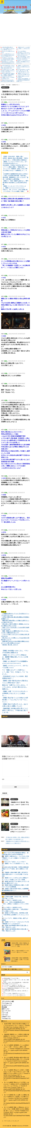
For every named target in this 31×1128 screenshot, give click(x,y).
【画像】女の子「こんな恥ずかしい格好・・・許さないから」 (23, 48)
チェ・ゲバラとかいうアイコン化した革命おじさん (15, 995)
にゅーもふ (5, 1014)
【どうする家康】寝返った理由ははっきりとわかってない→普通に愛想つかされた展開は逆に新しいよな (16, 1108)
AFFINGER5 (25, 1125)
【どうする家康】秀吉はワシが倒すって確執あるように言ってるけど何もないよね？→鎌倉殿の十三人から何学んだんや (16, 1071)
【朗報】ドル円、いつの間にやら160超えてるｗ (7, 78)
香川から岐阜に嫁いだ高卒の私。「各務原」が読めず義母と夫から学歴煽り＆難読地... (7, 74)
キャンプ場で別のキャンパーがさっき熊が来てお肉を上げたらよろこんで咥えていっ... (7, 55)
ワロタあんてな (6, 1018)
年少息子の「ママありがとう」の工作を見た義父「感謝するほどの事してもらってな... (7, 59)
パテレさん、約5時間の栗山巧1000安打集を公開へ (15, 986)
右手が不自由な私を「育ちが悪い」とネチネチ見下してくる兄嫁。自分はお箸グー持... (7, 67)
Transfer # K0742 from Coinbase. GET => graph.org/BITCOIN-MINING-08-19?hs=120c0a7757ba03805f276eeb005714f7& (17, 1077)
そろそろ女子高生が (21, 51)
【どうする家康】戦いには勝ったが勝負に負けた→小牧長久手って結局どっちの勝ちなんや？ (16, 1096)
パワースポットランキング (11, 1121)
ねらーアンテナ (6, 1011)
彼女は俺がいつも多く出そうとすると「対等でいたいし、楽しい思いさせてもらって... (23, 54)
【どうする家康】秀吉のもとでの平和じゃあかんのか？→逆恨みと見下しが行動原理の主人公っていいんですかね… (16, 1084)
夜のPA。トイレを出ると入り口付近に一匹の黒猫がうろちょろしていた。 (23, 61)
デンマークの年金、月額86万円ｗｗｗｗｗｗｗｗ (14, 993)
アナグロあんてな (7, 1003)
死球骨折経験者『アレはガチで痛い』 (12, 978)
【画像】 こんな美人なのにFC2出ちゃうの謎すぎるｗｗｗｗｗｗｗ (23, 67)
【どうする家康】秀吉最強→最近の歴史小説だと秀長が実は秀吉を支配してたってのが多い (16, 1059)
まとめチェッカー (7, 1005)
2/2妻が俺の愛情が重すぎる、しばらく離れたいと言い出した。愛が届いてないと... (7, 48)
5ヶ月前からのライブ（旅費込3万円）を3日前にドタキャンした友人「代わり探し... (8, 70)
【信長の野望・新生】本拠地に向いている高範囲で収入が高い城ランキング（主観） (20, 944)
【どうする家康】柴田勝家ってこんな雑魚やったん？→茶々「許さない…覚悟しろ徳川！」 (16, 1046)
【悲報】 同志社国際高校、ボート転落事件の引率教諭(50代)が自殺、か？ (23, 80)
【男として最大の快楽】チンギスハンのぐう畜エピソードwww (20, 951)
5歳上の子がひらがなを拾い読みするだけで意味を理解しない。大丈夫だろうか (7, 81)
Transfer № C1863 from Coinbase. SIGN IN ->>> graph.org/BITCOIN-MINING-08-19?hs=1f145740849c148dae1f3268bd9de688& (17, 1029)
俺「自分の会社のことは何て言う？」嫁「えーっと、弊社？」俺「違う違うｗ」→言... (23, 70)
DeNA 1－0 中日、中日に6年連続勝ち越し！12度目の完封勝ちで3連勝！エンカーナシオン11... (16, 983)
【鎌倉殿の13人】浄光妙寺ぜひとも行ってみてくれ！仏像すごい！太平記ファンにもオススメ (20, 829)
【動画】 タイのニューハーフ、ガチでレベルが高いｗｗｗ (23, 74)
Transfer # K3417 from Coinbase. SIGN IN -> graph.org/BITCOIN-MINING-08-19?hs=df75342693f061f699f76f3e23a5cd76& (17, 1088)
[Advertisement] (15, 29)
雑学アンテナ (5, 1009)
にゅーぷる (5, 1012)
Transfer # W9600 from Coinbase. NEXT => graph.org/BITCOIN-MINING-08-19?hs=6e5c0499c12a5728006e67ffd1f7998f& (17, 1113)
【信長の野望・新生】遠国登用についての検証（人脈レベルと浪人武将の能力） (20, 959)
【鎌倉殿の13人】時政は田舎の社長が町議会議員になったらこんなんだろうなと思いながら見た (20, 816)
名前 (3, 779)
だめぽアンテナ (6, 1016)
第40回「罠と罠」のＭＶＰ (10, 645)
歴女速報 (4, 1007)
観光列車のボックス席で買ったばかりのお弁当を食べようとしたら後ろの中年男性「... (7, 63)
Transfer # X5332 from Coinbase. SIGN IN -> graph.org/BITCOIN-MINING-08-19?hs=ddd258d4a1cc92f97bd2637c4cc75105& (17, 1039)
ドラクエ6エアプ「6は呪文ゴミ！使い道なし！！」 (15, 985)
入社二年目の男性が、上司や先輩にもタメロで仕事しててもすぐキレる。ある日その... (23, 58)
